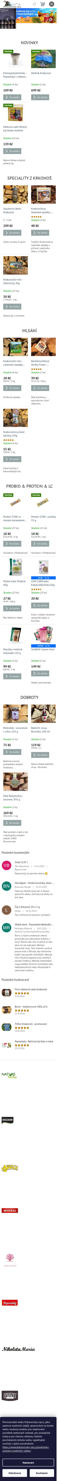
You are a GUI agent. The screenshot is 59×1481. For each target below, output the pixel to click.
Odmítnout (15, 1473)
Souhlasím (42, 1473)
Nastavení (28, 1462)
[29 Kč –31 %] (41, 563)
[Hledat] (34, 4)
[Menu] (51, 4)
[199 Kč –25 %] (41, 630)
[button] (4, 19)
